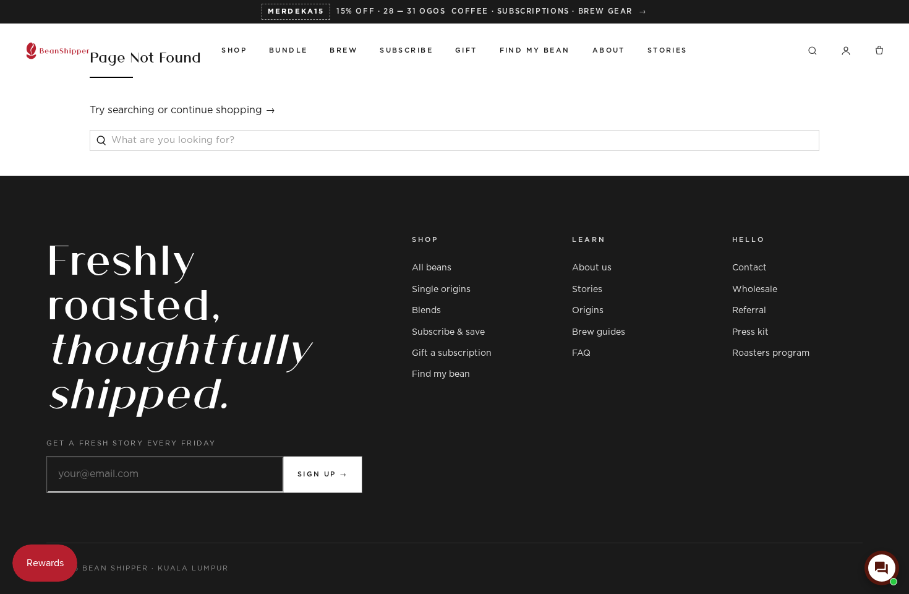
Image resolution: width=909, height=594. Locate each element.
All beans (431, 268)
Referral (749, 310)
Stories (667, 50)
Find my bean (441, 374)
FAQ (581, 353)
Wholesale (754, 289)
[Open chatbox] (881, 568)
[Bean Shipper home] (112, 51)
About (608, 50)
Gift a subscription (452, 353)
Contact (749, 268)
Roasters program (770, 353)
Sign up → (322, 474)
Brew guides (598, 332)
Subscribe (406, 50)
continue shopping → (223, 110)
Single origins (441, 289)
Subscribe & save (448, 332)
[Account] (846, 51)
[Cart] (879, 51)
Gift (466, 50)
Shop (234, 50)
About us (592, 268)
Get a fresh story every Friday (131, 443)
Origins (588, 310)
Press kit (750, 332)
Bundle (288, 50)
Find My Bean (535, 50)
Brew (343, 50)
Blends (426, 310)
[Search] (812, 51)
